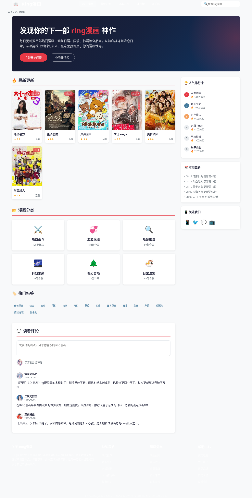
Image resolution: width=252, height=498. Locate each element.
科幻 (54, 305)
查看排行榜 (62, 57)
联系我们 (203, 481)
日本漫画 (111, 305)
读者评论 (107, 481)
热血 (32, 305)
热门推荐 (87, 4)
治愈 (43, 305)
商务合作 (203, 475)
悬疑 (87, 305)
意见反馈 (203, 468)
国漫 (124, 305)
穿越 (147, 305)
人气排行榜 (108, 475)
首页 (10, 12)
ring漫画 (18, 305)
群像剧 (33, 312)
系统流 (159, 305)
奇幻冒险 (155, 481)
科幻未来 (155, 475)
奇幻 (76, 305)
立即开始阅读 (33, 57)
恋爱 (98, 305)
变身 (135, 305)
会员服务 (203, 462)
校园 (65, 305)
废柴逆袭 (19, 312)
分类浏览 (123, 4)
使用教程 (203, 455)
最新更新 (105, 4)
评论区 (156, 4)
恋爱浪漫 (155, 462)
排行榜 (140, 4)
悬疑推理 (155, 468)
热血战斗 (155, 455)
